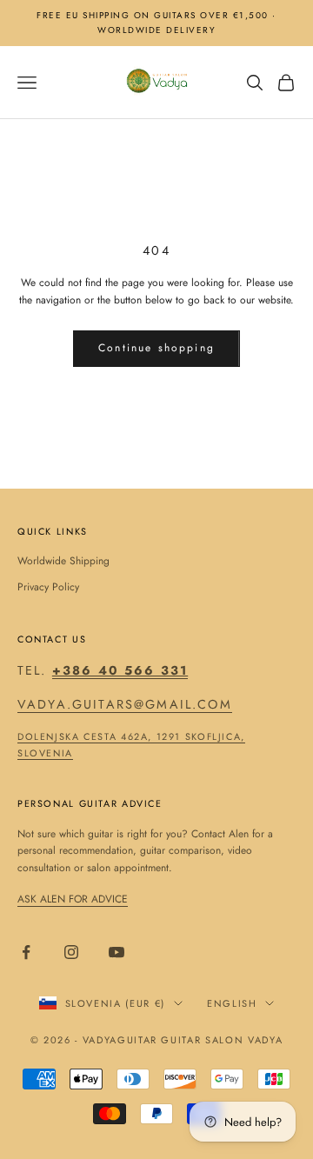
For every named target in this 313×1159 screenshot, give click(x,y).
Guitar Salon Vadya (222, 1040)
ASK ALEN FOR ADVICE (72, 899)
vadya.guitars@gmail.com (124, 704)
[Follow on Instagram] (71, 952)
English (232, 1003)
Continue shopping (156, 348)
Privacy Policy (48, 587)
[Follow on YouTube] (116, 952)
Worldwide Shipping (63, 561)
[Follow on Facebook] (26, 952)
